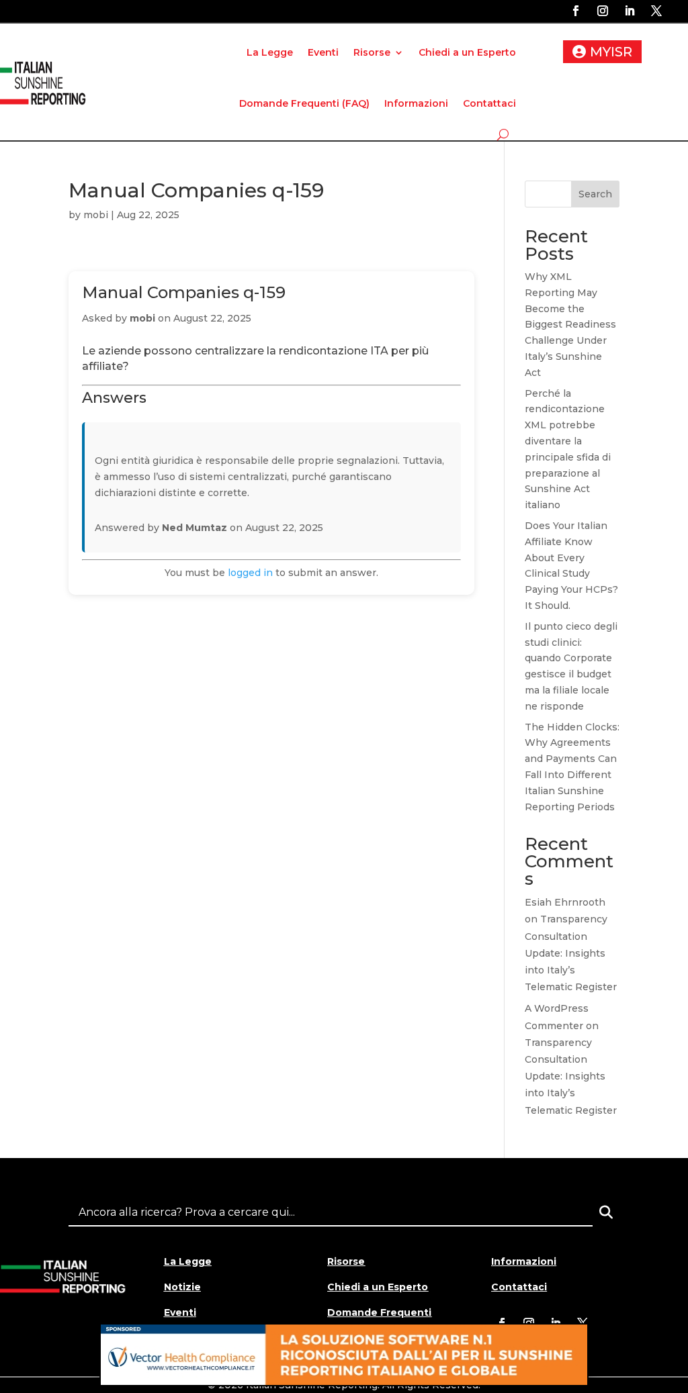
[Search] (606, 1212)
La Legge (270, 52)
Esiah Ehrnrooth (565, 902)
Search (595, 194)
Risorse (371, 52)
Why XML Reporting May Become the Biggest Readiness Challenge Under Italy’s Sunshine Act (570, 325)
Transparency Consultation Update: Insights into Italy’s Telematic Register (571, 953)
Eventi (323, 52)
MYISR (611, 52)
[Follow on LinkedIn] (629, 10)
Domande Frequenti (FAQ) (304, 103)
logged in (250, 573)
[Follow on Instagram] (602, 10)
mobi (95, 215)
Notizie (182, 1287)
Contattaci (489, 103)
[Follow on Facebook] (576, 10)
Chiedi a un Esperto (467, 52)
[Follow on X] (656, 10)
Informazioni (416, 103)
